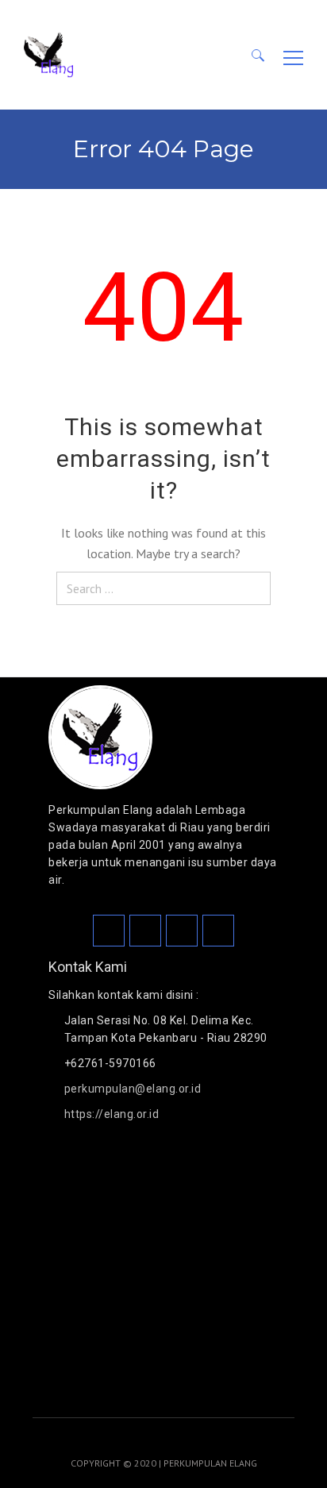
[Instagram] (145, 930)
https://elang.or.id (112, 1114)
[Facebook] (109, 930)
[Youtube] (218, 930)
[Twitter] (182, 930)
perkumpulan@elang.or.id (133, 1088)
